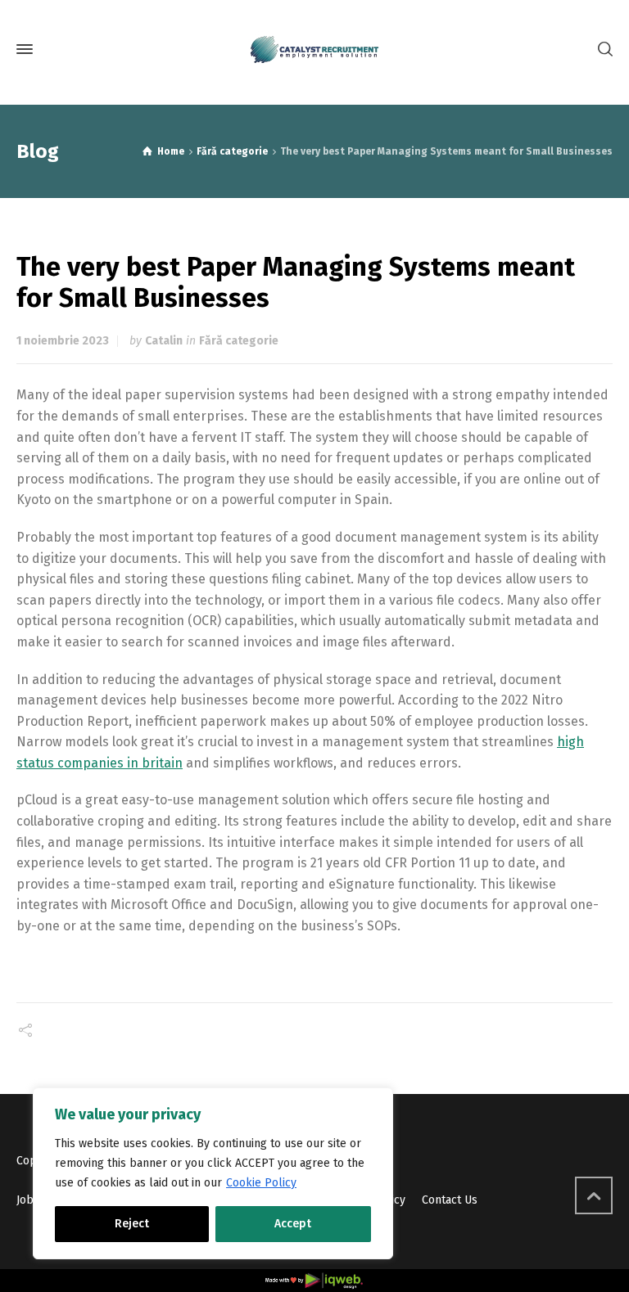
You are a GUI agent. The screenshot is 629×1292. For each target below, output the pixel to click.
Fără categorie (238, 341)
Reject (132, 1224)
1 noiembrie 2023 (62, 341)
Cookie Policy (261, 1183)
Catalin (164, 341)
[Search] (602, 49)
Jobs (27, 1200)
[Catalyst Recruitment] (314, 49)
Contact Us (449, 1200)
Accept (292, 1224)
